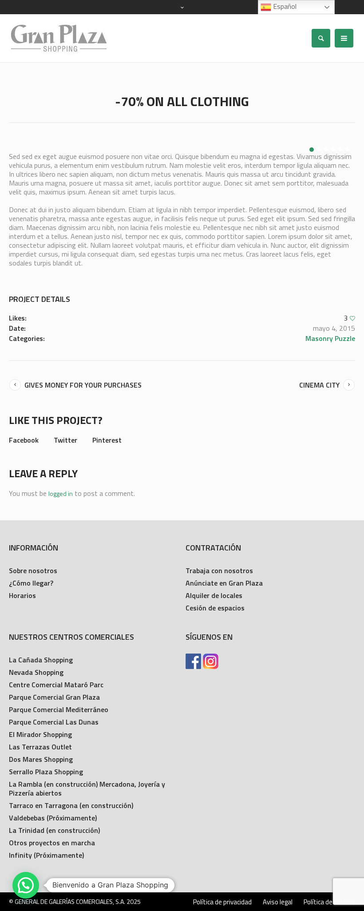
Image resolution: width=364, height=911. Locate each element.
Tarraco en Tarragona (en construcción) (71, 805)
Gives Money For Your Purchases (83, 385)
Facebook (24, 440)
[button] (25, 885)
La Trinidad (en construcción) (54, 830)
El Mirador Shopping (40, 734)
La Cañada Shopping (41, 659)
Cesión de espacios (215, 607)
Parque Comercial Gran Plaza (54, 697)
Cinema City (319, 385)
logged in (60, 493)
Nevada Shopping (36, 672)
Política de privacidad (222, 902)
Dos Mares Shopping (41, 759)
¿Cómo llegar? (31, 583)
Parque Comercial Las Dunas (54, 722)
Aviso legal (278, 902)
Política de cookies (329, 902)
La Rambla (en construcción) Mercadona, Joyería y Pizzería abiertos (87, 788)
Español (284, 6)
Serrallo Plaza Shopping (46, 771)
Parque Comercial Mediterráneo (58, 709)
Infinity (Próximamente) (46, 855)
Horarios (22, 595)
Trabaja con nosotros (219, 570)
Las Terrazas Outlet (40, 746)
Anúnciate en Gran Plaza (224, 583)
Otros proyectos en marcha (52, 842)
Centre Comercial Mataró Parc (56, 684)
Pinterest (107, 440)
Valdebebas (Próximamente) (53, 817)
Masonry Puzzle (330, 338)
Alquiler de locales (214, 595)
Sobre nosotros (33, 570)
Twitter (65, 440)
